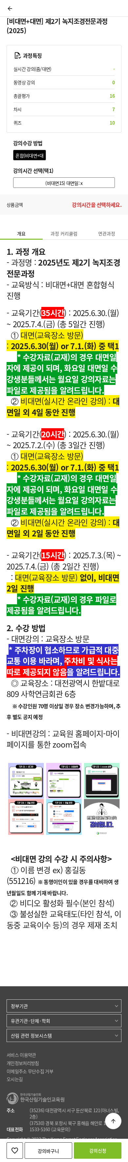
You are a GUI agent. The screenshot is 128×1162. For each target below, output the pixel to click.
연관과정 (106, 233)
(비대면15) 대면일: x (63, 183)
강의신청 (97, 1150)
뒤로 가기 (10, 8)
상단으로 (113, 1121)
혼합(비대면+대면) (29, 156)
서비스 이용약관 (21, 1055)
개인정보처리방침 (23, 1063)
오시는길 (15, 1079)
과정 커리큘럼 (64, 233)
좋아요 (15, 1150)
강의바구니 (48, 1151)
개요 (21, 233)
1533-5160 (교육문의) (50, 1129)
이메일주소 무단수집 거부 (30, 1071)
